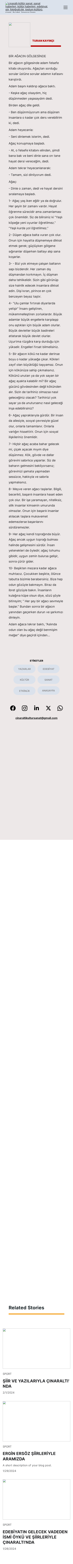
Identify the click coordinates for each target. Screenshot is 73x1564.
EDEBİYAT (48, 668)
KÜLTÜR (24, 679)
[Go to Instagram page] (26, 708)
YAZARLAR (24, 668)
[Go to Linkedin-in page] (38, 708)
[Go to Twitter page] (50, 708)
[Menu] (65, 7)
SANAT (48, 679)
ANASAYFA (48, 690)
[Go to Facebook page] (14, 708)
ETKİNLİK (24, 690)
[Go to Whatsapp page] (60, 708)
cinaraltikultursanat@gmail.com (36, 718)
